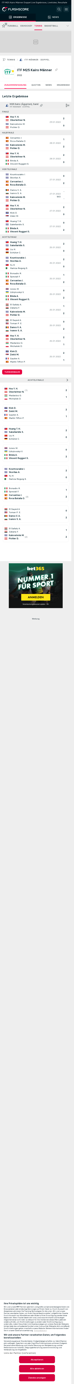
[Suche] (59, 9)
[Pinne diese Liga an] (56, 70)
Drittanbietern (40, 1331)
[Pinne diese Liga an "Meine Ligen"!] (41, 105)
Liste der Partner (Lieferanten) (20, 1353)
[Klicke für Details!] (35, 122)
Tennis (11, 59)
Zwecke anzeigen (37, 1377)
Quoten (35, 85)
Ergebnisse (63, 85)
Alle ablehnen (37, 1368)
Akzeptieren (37, 1359)
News (48, 85)
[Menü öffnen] (66, 9)
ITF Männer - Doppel (36, 59)
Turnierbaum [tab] (12, 372)
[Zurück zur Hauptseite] (18, 9)
